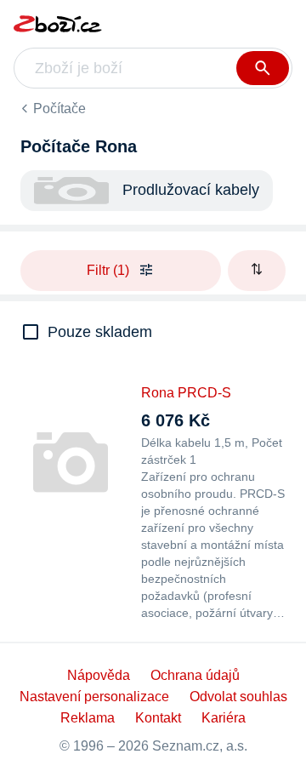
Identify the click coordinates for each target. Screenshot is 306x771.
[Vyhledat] (262, 68)
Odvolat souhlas (238, 696)
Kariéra (223, 718)
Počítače (59, 108)
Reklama (87, 718)
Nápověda (98, 675)
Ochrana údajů (195, 675)
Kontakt (158, 718)
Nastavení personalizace (94, 696)
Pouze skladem (100, 331)
